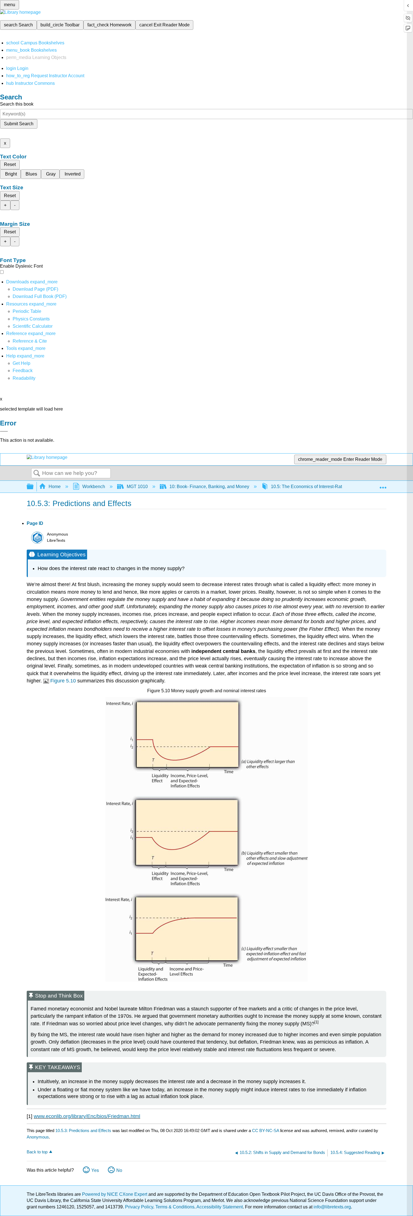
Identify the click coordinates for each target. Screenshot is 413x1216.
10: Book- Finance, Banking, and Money (209, 486)
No (119, 1170)
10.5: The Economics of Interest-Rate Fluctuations (320, 486)
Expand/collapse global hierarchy (33, 487)
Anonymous (38, 1137)
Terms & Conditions (174, 1206)
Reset (10, 164)
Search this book (16, 104)
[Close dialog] (4, 431)
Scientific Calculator (33, 326)
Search (36, 473)
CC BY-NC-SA (266, 1130)
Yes (95, 1170)
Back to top (37, 1151)
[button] (23, 370)
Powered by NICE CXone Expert (115, 1194)
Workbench (93, 486)
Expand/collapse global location (383, 485)
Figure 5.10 (63, 681)
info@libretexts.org (331, 1206)
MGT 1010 (137, 486)
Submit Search (18, 123)
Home (54, 486)
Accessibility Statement (219, 1206)
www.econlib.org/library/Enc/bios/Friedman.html (87, 1116)
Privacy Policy (139, 1206)
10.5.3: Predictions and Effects (83, 1130)
